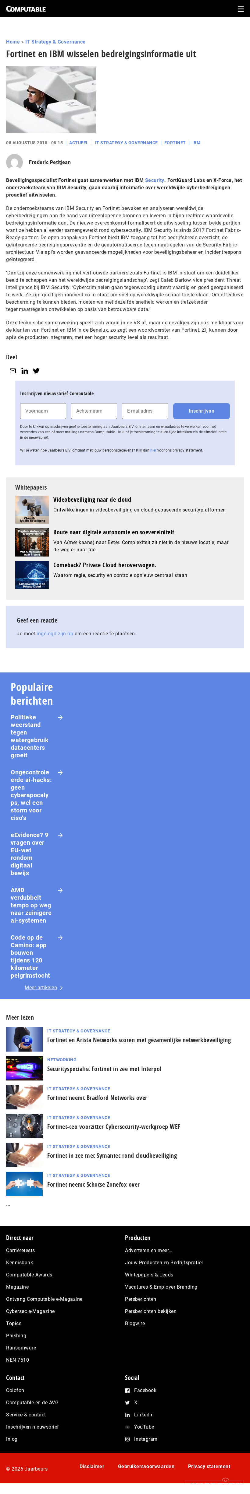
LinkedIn (144, 1415)
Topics (13, 1323)
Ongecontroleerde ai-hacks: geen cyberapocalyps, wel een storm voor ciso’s (31, 795)
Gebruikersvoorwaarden (146, 1466)
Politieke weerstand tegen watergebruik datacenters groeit (29, 736)
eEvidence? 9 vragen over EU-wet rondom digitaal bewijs (29, 854)
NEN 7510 (17, 1360)
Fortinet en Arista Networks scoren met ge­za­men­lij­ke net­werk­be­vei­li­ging (139, 1040)
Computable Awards (29, 1275)
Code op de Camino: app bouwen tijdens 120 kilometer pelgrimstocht (30, 956)
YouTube (144, 1427)
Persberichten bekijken (151, 1311)
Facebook (145, 1390)
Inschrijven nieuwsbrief (32, 1427)
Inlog (12, 1439)
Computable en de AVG (32, 1402)
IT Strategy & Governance (55, 42)
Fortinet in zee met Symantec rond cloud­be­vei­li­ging (112, 1155)
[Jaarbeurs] (211, 1485)
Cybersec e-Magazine (30, 1311)
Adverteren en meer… (148, 1250)
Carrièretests (20, 1250)
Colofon (15, 1390)
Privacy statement (209, 1466)
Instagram (146, 1439)
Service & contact (26, 1415)
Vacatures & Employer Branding (161, 1287)
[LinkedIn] (24, 371)
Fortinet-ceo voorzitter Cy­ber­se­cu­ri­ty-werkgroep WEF (113, 1126)
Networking (62, 1059)
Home (13, 42)
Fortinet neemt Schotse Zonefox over (93, 1184)
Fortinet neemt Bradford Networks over (97, 1098)
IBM (196, 142)
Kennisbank (19, 1262)
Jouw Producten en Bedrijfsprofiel (164, 1262)
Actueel (79, 142)
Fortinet (175, 142)
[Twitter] (36, 371)
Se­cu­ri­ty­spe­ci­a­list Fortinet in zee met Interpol (104, 1069)
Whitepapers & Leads (149, 1275)
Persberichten (140, 1299)
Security (154, 180)
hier (153, 450)
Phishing (16, 1336)
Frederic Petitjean (50, 162)
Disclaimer (92, 1466)
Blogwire (135, 1323)
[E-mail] (12, 371)
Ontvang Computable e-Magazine (44, 1299)
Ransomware (21, 1348)
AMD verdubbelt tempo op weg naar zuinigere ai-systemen (31, 905)
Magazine (17, 1287)
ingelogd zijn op (55, 634)
